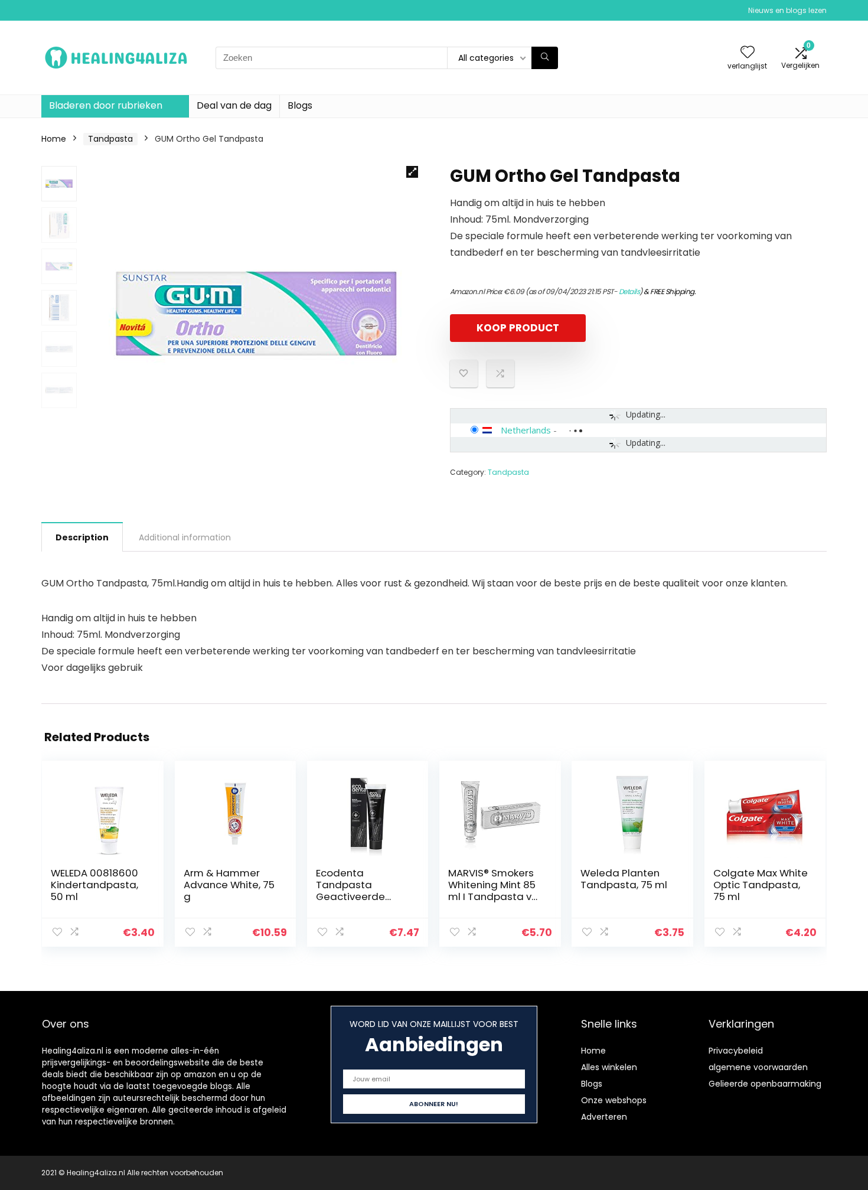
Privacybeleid (736, 1051)
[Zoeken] (544, 58)
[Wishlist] (747, 53)
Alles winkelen (609, 1067)
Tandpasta (110, 139)
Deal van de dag (234, 105)
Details (629, 291)
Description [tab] (82, 537)
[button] (412, 172)
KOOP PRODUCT (518, 328)
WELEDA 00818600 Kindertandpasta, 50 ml (94, 885)
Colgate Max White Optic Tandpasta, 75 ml (760, 885)
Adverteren (604, 1117)
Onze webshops (614, 1100)
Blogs (300, 105)
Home (53, 139)
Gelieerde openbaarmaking (765, 1084)
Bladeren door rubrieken (105, 105)
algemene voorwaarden (758, 1067)
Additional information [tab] (185, 537)
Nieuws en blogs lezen (787, 10)
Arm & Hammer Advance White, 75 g (229, 885)
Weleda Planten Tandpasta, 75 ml (623, 879)
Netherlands (526, 430)
